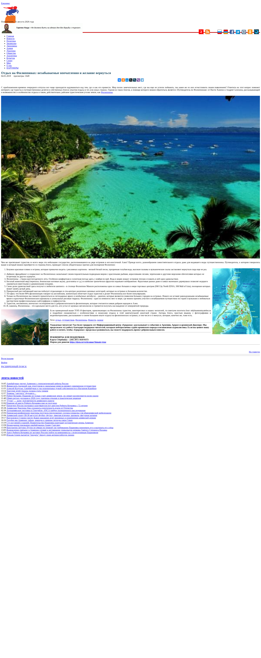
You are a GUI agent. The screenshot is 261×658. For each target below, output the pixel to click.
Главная (10, 36)
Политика (11, 41)
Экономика (12, 46)
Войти (4, 362)
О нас (9, 65)
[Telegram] (142, 80)
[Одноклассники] (123, 80)
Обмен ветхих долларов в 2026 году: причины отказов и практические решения (43, 398)
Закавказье (11, 43)
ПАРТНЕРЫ (12, 68)
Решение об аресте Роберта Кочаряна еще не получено (31, 403)
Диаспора (11, 51)
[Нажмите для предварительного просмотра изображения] (130, 258)
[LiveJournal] (134, 80)
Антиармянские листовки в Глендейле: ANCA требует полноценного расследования (46, 410)
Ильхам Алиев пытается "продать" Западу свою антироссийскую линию (40, 435)
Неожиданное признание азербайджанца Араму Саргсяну (33, 425)
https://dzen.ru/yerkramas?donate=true (88, 342)
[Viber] (138, 80)
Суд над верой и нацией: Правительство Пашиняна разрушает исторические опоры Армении (50, 423)
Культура (11, 58)
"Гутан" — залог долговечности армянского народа (30, 401)
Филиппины (107, 92)
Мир (9, 63)
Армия (10, 48)
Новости (11, 38)
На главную (254, 352)
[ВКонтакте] (119, 80)
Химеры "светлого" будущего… (21, 393)
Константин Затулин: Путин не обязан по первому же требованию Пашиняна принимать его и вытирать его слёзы (60, 427)
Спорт (9, 60)
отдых (58, 320)
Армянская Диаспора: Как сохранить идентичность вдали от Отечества (40, 408)
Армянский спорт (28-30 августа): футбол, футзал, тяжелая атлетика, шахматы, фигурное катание (52, 415)
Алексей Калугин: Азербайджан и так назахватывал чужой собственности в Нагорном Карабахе (52, 388)
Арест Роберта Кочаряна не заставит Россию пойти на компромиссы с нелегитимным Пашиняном (52, 432)
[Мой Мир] (127, 80)
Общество (11, 53)
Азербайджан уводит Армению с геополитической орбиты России (38, 383)
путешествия (68, 320)
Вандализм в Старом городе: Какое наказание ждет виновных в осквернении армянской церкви (51, 418)
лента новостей (12, 378)
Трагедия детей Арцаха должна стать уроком (27, 391)
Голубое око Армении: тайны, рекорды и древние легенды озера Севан (40, 420)
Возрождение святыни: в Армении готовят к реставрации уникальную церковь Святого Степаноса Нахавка (57, 430)
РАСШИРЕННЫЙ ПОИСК (14, 366)
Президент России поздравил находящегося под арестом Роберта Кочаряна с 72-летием (47, 405)
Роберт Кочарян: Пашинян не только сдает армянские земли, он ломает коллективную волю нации (52, 396)
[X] (130, 80)
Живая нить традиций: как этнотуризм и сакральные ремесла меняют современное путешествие (51, 386)
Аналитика (12, 56)
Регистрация (7, 358)
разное (100, 320)
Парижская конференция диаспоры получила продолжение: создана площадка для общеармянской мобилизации (59, 413)
